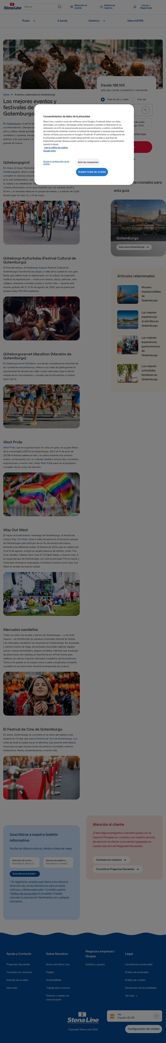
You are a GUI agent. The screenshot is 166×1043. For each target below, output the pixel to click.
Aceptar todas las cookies (92, 171)
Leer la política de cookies (56, 147)
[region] (84, 144)
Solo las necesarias (88, 162)
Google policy (49, 151)
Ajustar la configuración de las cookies (56, 163)
